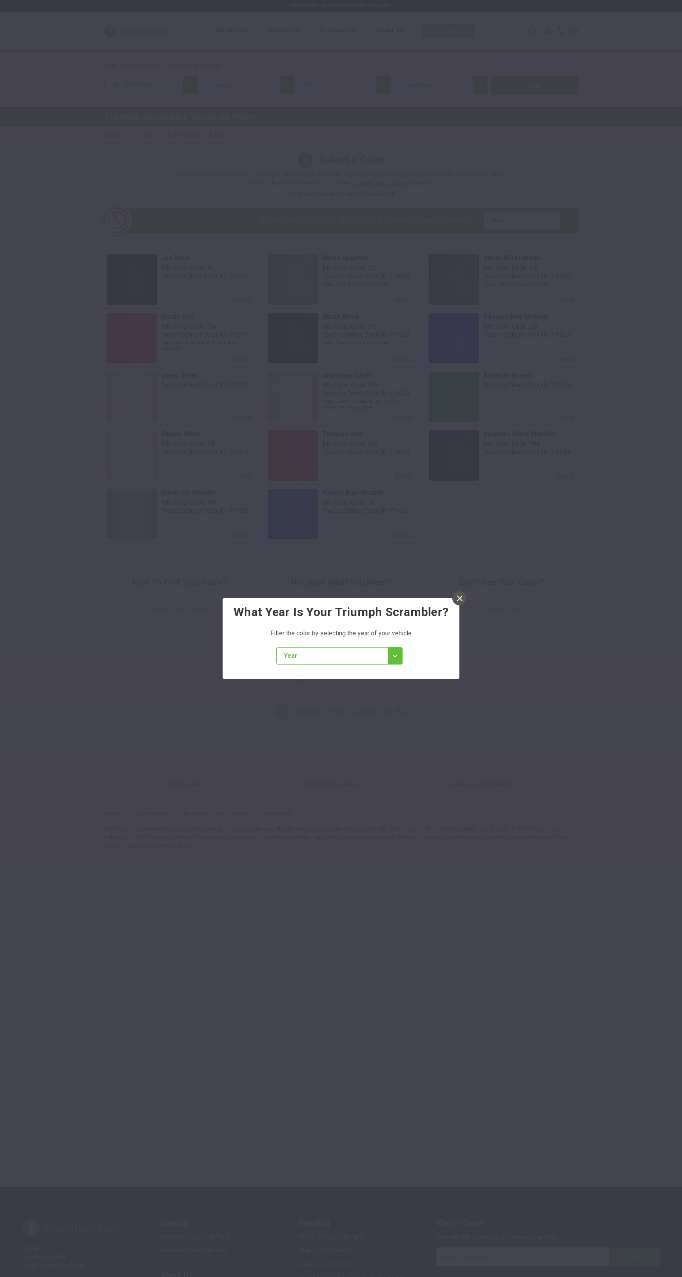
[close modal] (459, 598)
